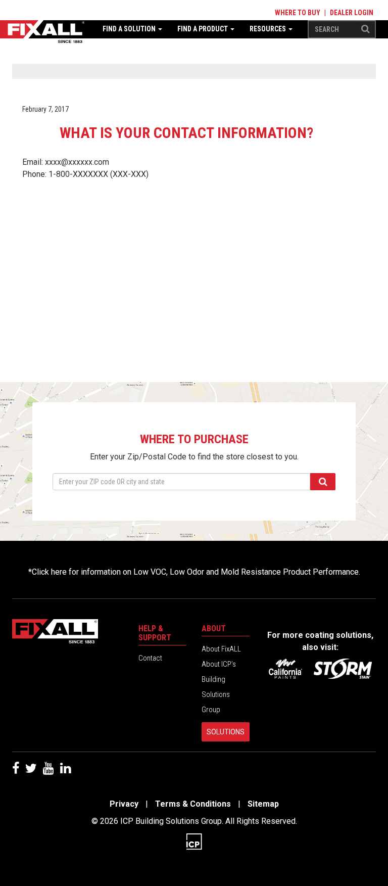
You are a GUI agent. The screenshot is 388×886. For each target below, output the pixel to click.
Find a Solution (130, 29)
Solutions (226, 732)
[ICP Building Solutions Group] (194, 841)
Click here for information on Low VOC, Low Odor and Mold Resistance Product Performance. (196, 572)
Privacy (124, 804)
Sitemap (263, 804)
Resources (268, 29)
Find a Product (203, 29)
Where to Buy (297, 13)
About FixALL (221, 649)
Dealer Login (351, 13)
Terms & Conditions (193, 804)
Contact (150, 658)
